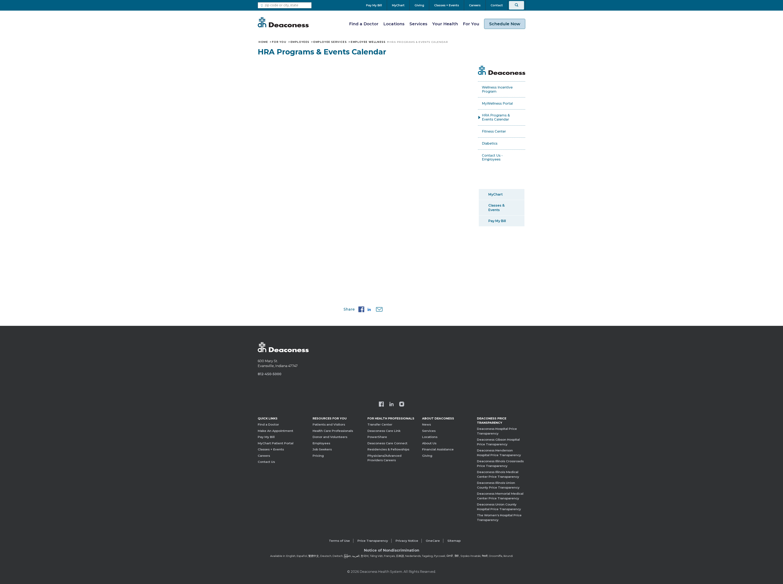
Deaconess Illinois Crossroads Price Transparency (500, 463)
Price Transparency (372, 541)
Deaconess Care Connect (387, 443)
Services (418, 23)
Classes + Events (271, 449)
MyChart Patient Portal (275, 443)
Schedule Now (504, 23)
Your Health (445, 23)
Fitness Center (494, 131)
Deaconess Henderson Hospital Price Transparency (499, 452)
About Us (429, 443)
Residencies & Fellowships (388, 449)
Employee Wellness (368, 42)
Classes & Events (496, 208)
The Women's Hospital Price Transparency (499, 517)
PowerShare (377, 437)
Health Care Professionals (333, 431)
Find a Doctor (363, 23)
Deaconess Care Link (383, 431)
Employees (300, 42)
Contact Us (266, 462)
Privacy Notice (407, 541)
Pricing (318, 456)
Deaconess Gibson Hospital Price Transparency (498, 442)
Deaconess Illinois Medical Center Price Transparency (498, 474)
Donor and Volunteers (330, 437)
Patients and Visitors (329, 424)
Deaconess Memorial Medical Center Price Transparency (500, 496)
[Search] (516, 5)
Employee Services (330, 42)
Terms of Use (339, 541)
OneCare (433, 541)
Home (263, 42)
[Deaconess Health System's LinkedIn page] (391, 404)
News (426, 424)
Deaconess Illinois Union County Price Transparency (498, 485)
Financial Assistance (438, 449)
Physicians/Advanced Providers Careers (384, 458)
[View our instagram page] (401, 404)
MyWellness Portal (497, 103)
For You (471, 23)
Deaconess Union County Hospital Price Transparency (499, 506)
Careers (264, 456)
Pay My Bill (497, 221)
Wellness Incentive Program (497, 89)
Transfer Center (379, 424)
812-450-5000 (269, 374)
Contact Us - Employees (492, 157)
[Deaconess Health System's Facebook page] (381, 404)
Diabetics (490, 143)
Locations (394, 23)
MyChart (495, 194)
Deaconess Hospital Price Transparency (497, 431)
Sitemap (454, 541)
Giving (427, 456)
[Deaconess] (283, 22)
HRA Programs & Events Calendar (496, 117)
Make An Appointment (275, 431)
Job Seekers (322, 449)
